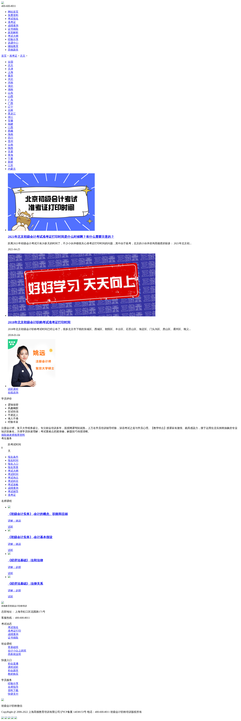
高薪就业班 (14, 654)
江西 (10, 127)
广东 (10, 99)
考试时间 (13, 474)
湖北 (10, 86)
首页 (4, 55)
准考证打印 (14, 630)
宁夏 (10, 158)
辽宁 (10, 106)
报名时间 (13, 460)
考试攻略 (13, 484)
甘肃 (10, 151)
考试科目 (13, 481)
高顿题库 (13, 49)
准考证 (12, 22)
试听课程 (13, 389)
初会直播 (13, 663)
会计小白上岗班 (17, 650)
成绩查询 (13, 25)
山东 (10, 93)
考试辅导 (13, 491)
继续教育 (13, 46)
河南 (10, 82)
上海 (10, 72)
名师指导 (13, 687)
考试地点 (13, 477)
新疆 (10, 161)
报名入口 (13, 463)
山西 (10, 96)
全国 (10, 61)
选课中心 (13, 42)
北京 (22, 55)
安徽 (10, 120)
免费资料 (13, 15)
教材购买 (13, 674)
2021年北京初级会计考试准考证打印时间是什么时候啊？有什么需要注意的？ (61, 236)
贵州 (10, 141)
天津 (10, 68)
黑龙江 (12, 113)
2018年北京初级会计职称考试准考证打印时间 (39, 322)
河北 (10, 79)
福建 (10, 124)
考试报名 (13, 18)
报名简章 (13, 467)
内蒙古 (12, 168)
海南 (10, 134)
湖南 (10, 89)
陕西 (10, 148)
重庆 (10, 75)
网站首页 (13, 11)
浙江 (10, 117)
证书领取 (13, 29)
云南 (10, 144)
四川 (10, 137)
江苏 (10, 165)
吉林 (10, 110)
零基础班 (13, 647)
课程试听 (13, 667)
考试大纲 (13, 35)
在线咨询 (13, 392)
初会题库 (13, 670)
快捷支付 (13, 693)
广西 (10, 103)
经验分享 (13, 39)
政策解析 (13, 32)
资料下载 (13, 690)
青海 (10, 155)
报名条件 (13, 457)
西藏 (10, 130)
